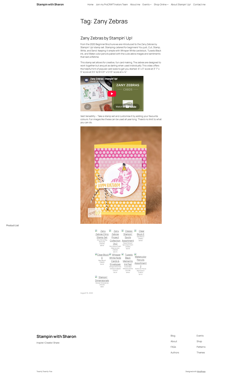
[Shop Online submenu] (168, 4)
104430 (102, 285)
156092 (115, 250)
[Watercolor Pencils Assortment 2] (140, 266)
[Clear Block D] (102, 257)
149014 (141, 272)
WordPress (201, 371)
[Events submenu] (151, 4)
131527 (115, 270)
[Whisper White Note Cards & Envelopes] (115, 264)
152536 (102, 243)
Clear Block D (102, 260)
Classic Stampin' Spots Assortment (128, 244)
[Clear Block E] (140, 234)
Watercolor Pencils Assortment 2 (140, 269)
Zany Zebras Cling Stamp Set (102, 241)
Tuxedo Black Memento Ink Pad (128, 267)
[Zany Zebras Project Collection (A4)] (115, 243)
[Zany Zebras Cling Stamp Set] (102, 237)
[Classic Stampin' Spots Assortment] (128, 240)
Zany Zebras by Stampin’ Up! (106, 38)
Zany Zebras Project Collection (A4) (115, 247)
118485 (102, 262)
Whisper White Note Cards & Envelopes (115, 267)
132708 (128, 270)
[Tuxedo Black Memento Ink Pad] (128, 264)
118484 (141, 238)
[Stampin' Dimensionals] (102, 280)
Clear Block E (140, 237)
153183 (128, 247)
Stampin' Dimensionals (102, 283)
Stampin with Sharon (50, 4)
